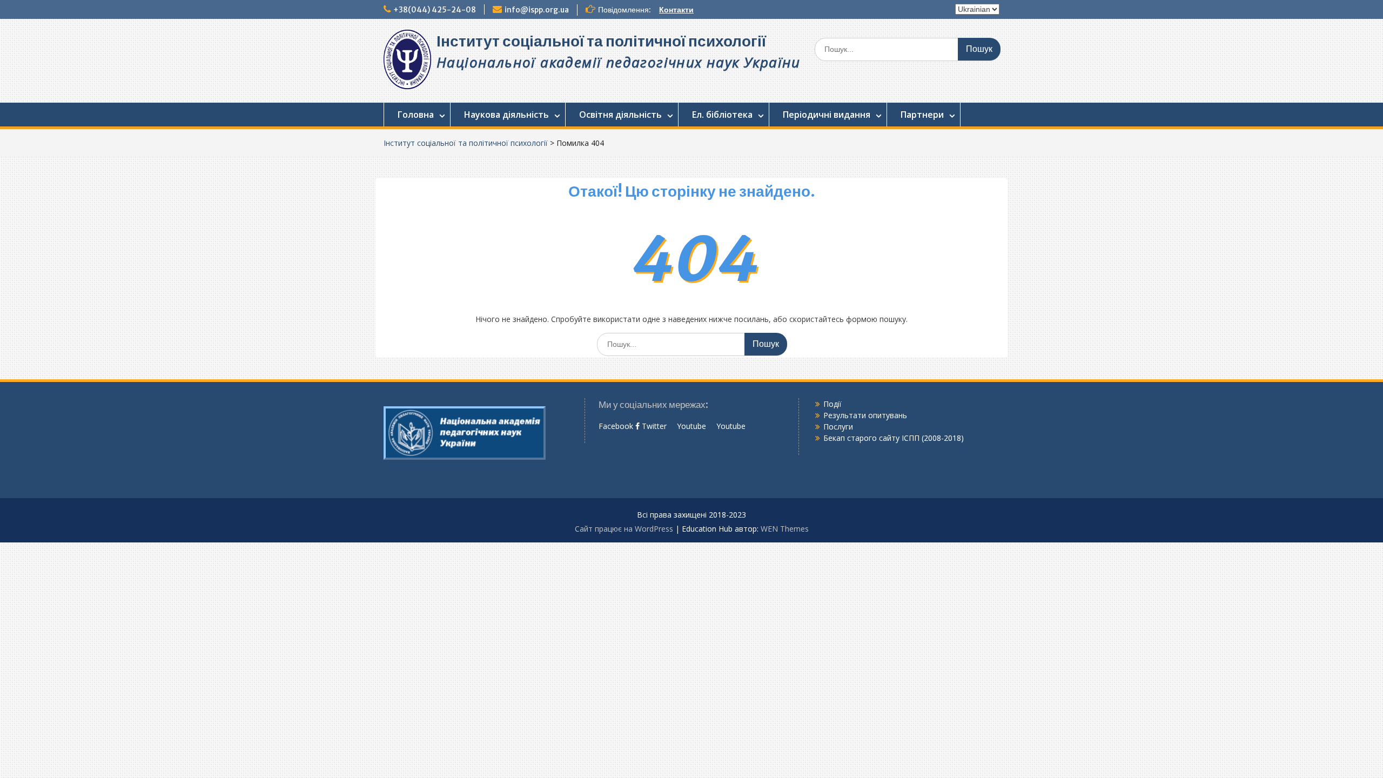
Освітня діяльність (620, 114)
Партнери (922, 114)
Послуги (838, 426)
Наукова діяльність (506, 114)
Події (832, 404)
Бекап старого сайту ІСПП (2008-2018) (893, 438)
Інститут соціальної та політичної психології (601, 41)
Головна (416, 114)
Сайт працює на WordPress (624, 529)
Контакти (676, 10)
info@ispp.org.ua (537, 10)
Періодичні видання (826, 114)
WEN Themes (785, 529)
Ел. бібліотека (722, 114)
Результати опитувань (865, 415)
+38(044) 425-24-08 (434, 10)
